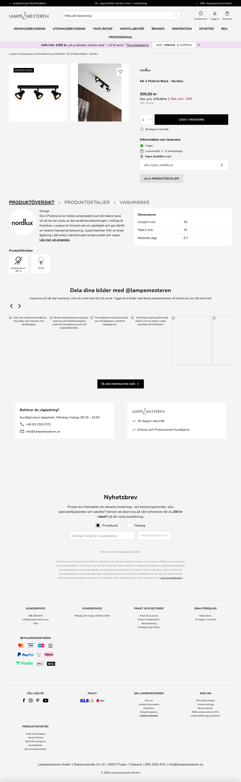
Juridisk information (149, 704)
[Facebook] (24, 700)
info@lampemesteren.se (43, 431)
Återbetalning (148, 623)
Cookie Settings (205, 704)
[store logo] (29, 15)
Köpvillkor (148, 708)
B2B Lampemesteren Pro (205, 711)
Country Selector (149, 715)
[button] (120, 72)
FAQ (35, 623)
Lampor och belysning (20, 53)
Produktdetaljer (87, 202)
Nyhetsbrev (205, 615)
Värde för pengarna (35, 741)
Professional (120, 37)
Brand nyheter (205, 708)
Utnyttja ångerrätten (149, 627)
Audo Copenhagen (35, 733)
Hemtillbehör (35, 745)
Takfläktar (102, 29)
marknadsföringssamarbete (205, 715)
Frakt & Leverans (149, 615)
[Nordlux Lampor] (164, 69)
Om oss (149, 700)
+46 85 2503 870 (38, 424)
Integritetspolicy (149, 711)
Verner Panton (35, 737)
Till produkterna (137, 45)
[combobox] (121, 15)
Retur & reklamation (149, 619)
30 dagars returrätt (205, 619)
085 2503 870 (35, 615)
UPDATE (174, 45)
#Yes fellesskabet (205, 700)
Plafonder (60, 53)
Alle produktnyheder (35, 748)
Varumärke (134, 202)
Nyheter (206, 29)
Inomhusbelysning (43, 53)
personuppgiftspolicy (172, 577)
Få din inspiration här (118, 384)
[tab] (34, 202)
